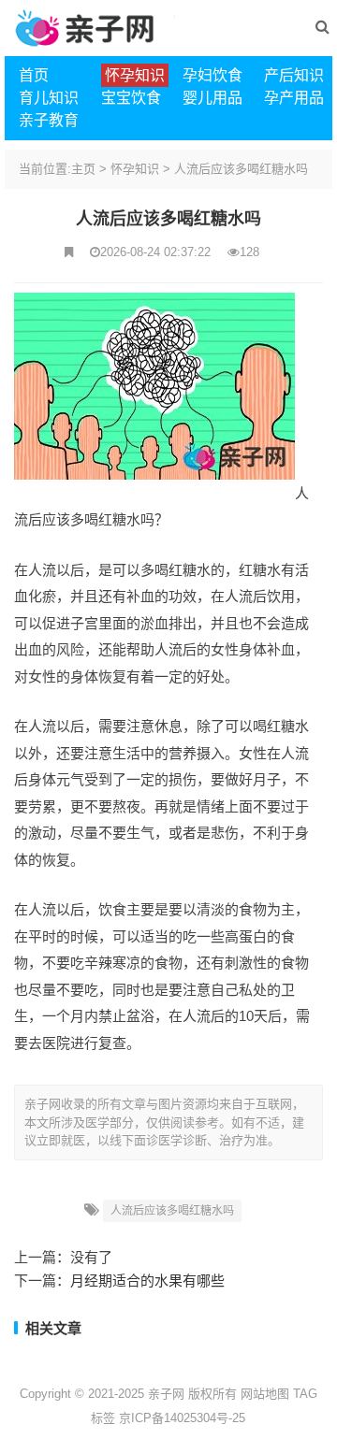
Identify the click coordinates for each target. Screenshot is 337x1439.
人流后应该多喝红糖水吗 (241, 169)
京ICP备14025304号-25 (182, 1418)
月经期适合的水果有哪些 (147, 1280)
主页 (83, 169)
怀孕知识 (134, 169)
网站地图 (265, 1394)
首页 (34, 75)
